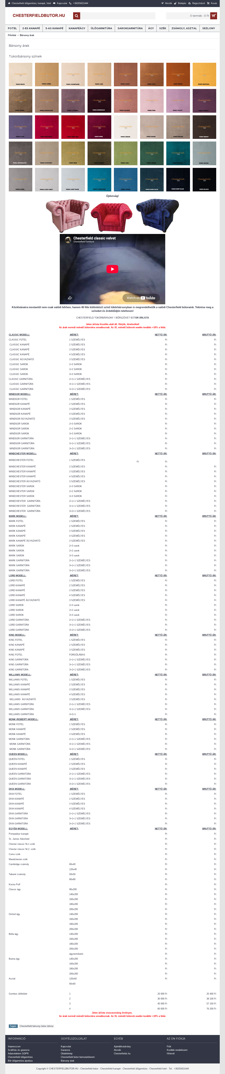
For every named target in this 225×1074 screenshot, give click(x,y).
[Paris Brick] (178, 74)
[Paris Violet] (178, 100)
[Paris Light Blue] (73, 179)
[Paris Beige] (20, 74)
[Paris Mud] (73, 153)
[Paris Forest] (99, 153)
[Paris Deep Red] (73, 127)
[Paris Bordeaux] (99, 100)
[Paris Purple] (204, 100)
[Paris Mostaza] (204, 74)
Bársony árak (67, 1060)
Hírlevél (171, 1053)
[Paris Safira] (204, 153)
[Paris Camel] (47, 74)
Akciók (117, 1050)
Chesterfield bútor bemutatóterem (78, 1057)
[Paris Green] (152, 153)
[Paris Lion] (99, 74)
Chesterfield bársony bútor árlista (36, 1026)
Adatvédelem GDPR (18, 1053)
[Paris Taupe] (20, 100)
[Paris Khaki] (152, 127)
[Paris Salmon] (125, 100)
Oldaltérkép (66, 1053)
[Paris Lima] (125, 153)
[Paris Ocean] (125, 179)
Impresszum (14, 1046)
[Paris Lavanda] (73, 100)
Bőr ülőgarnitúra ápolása (20, 1060)
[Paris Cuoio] (125, 74)
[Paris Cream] (125, 127)
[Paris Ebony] (204, 127)
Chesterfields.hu (122, 1053)
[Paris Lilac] (20, 127)
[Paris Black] (204, 179)
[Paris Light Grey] (47, 179)
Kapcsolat (66, 1046)
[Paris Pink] (152, 100)
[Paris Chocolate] (47, 100)
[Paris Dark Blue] (152, 179)
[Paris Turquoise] (99, 179)
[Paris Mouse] (178, 127)
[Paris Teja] (152, 74)
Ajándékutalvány (122, 1046)
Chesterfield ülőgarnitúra (20, 1057)
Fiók (169, 1046)
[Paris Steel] (20, 179)
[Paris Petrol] (178, 153)
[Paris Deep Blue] (178, 179)
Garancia (65, 1050)
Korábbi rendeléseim (177, 1050)
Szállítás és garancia (18, 1050)
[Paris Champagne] (73, 74)
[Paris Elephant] (47, 153)
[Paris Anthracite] (20, 153)
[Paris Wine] (99, 127)
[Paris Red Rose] (47, 127)
